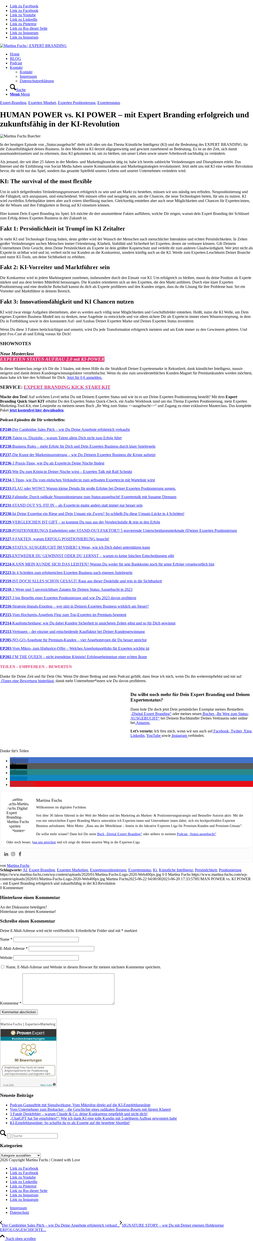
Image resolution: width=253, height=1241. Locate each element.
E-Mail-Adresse (14, 948)
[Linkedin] (6, 854)
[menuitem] (131, 54)
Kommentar (10, 1003)
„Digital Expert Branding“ (150, 714)
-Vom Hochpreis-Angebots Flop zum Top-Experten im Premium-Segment (63, 615)
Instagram (180, 735)
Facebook (221, 731)
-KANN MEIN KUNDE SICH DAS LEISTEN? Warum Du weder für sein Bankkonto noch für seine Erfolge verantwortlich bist (107, 564)
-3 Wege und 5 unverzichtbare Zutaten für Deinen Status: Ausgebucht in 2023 (66, 589)
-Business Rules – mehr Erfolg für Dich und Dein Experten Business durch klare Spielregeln (77, 446)
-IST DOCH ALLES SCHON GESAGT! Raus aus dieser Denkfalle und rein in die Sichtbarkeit (81, 581)
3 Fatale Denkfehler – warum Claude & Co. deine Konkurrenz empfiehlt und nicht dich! (79, 1114)
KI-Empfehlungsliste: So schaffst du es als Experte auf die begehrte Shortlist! (70, 1123)
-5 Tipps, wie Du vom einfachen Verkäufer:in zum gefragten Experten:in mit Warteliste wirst (77, 480)
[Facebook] (20, 854)
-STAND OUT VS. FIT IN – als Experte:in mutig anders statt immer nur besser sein (71, 505)
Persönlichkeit (206, 870)
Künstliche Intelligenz (176, 870)
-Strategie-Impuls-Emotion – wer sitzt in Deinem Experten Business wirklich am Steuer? (74, 606)
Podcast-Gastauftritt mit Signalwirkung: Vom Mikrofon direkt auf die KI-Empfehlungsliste (80, 1105)
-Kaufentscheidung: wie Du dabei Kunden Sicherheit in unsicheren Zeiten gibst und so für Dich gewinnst (87, 623)
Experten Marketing (72, 870)
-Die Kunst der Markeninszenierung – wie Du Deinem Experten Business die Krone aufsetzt (77, 455)
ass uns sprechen (44, 842)
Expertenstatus (108, 103)
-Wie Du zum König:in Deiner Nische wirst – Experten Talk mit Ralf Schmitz (66, 471)
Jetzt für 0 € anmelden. (84, 377)
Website (6, 958)
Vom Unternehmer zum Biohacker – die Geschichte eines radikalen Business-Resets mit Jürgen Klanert (90, 1109)
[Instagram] (13, 854)
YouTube (154, 735)
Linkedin (137, 735)
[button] (19, 761)
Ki (155, 870)
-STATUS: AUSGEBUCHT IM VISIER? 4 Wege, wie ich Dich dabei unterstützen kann (75, 547)
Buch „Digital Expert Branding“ (119, 834)
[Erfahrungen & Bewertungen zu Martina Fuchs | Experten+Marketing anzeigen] (28, 1086)
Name (6, 939)
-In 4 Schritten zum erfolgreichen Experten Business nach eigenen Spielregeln (66, 572)
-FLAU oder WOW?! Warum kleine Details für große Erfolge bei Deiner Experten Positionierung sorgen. (88, 488)
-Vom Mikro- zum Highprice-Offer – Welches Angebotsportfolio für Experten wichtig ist (74, 648)
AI (25, 870)
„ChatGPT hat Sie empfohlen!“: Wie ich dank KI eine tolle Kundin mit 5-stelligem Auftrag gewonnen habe (93, 1118)
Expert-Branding (13, 103)
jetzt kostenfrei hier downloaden (36, 410)
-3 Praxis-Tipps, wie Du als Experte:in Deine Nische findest (52, 463)
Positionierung (230, 870)
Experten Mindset (42, 103)
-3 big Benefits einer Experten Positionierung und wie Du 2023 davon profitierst (68, 598)
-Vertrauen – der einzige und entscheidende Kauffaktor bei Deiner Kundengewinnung (72, 631)
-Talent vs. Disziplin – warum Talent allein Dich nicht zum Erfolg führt (61, 438)
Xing (248, 731)
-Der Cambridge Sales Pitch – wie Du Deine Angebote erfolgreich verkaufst (65, 429)
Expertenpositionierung (108, 870)
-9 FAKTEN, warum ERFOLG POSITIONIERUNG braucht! (54, 539)
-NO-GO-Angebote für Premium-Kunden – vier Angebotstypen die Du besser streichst (73, 640)
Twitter (236, 731)
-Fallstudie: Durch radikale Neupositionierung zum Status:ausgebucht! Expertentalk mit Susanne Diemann (88, 497)
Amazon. (142, 723)
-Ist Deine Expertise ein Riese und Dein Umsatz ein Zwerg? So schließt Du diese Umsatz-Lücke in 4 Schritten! (92, 514)
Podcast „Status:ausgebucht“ (196, 834)
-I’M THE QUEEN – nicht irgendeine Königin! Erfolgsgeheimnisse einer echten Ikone (73, 657)
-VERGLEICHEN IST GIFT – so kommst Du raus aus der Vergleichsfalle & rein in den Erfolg (80, 522)
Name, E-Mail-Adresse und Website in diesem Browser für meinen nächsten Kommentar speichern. (83, 967)
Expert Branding (42, 870)
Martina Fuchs (18, 865)
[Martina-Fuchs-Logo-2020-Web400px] (33, 46)
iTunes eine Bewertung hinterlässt (27, 681)
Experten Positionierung (76, 103)
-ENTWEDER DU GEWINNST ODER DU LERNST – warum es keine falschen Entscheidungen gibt (87, 556)
